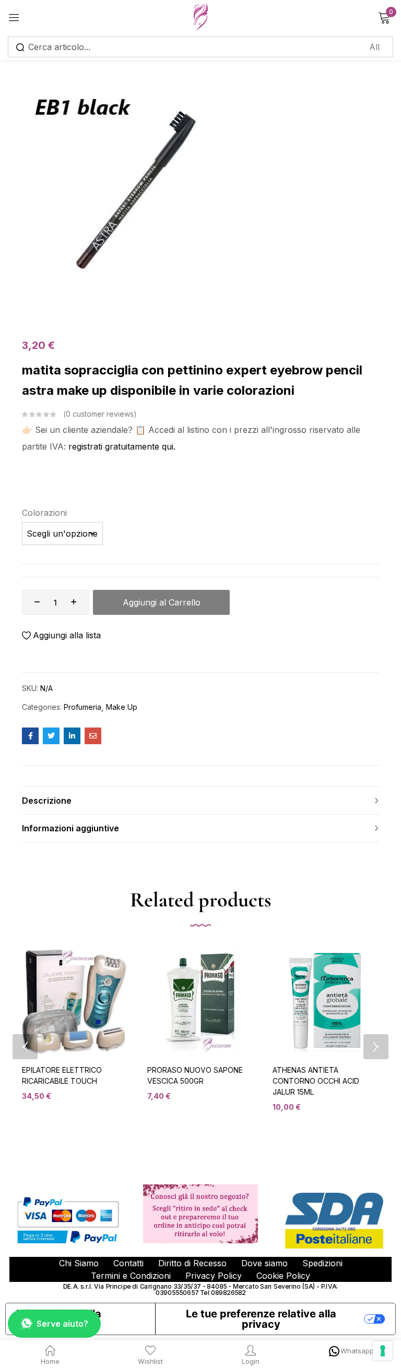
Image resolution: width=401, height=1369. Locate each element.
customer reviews (100, 413)
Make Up (121, 706)
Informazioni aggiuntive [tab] (70, 828)
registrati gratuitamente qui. (121, 446)
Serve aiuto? (62, 1323)
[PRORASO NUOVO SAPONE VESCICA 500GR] (200, 1001)
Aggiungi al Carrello (161, 602)
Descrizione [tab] (47, 800)
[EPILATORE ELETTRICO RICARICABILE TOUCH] (75, 1001)
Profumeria (82, 706)
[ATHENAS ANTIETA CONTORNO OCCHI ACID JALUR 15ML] (326, 1001)
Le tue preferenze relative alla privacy (261, 1318)
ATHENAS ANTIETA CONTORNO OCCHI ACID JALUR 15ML (316, 1080)
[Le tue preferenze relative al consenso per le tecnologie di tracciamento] (383, 1351)
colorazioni (44, 512)
